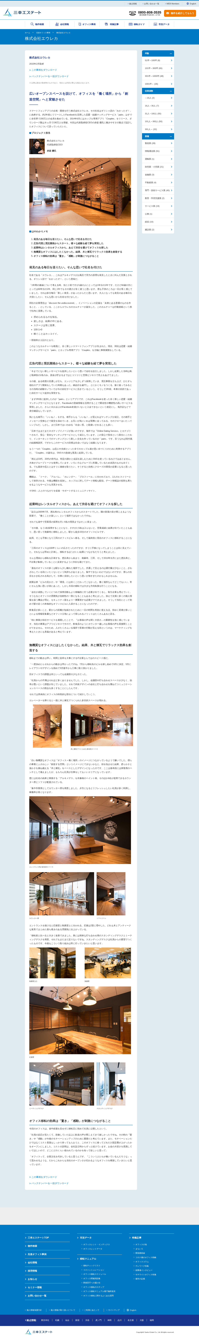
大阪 (142, 1320)
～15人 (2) (150, 98)
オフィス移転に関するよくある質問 (98, 1296)
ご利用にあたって (91, 1310)
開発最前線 (140, 1253)
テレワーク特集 (142, 1266)
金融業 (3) (149, 174)
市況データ (86, 1237)
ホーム (27, 33)
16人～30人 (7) (152, 106)
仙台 (67, 1320)
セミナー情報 (35, 1287)
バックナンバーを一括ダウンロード (50, 76)
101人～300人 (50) (153, 121)
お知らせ (32, 1279)
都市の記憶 (140, 1279)
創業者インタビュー (144, 1270)
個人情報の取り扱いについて (63, 1310)
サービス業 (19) (152, 206)
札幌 (57, 1320)
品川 (120, 1320)
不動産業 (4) (150, 182)
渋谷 (87, 1320)
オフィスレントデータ (92, 1249)
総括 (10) (149, 222)
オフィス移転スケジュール (94, 1274)
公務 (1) (148, 214)
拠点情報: (32, 1320)
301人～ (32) (151, 129)
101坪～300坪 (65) (153, 68)
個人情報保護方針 (34, 1310)
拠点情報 (133, 4)
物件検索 (32, 1246)
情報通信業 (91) (152, 151)
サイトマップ (114, 1310)
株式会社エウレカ (63, 33)
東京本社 (45, 1320)
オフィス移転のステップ (93, 1287)
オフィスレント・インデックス (96, 1244)
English (193, 4)
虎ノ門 (98, 1320)
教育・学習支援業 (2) (154, 198)
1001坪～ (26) (151, 84)
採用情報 (32, 1271)
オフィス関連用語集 (91, 1278)
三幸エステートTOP (38, 1237)
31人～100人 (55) (153, 113)
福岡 (152, 1320)
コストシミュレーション (93, 1270)
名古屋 (131, 1320)
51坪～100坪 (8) (152, 60)
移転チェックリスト (91, 1265)
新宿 (77, 1320)
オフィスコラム (142, 1262)
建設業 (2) (149, 229)
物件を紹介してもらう (182, 13)
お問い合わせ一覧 (151, 4)
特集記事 (136, 1237)
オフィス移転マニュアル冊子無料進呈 (99, 1291)
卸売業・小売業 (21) (154, 167)
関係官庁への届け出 (91, 1283)
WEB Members (173, 4)
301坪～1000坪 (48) (154, 76)
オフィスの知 (141, 1244)
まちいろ (139, 1249)
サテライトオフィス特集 (145, 1274)
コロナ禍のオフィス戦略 (145, 1257)
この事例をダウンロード (44, 70)
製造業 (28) (150, 143)
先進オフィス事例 (43, 33)
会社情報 (32, 1262)
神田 (110, 1320)
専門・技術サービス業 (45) (157, 190)
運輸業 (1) (149, 159)
